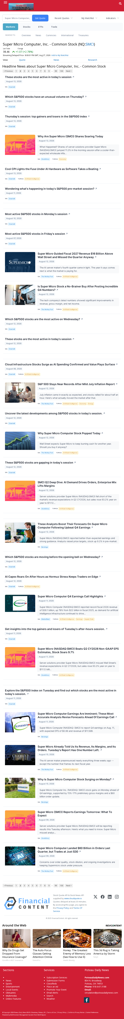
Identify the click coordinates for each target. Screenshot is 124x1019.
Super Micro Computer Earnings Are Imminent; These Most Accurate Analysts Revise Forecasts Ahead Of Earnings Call (77, 715)
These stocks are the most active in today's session (39, 77)
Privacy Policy (63, 908)
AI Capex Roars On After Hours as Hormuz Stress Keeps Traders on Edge (53, 576)
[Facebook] (103, 903)
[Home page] (21, 6)
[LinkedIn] (110, 903)
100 (61, 71)
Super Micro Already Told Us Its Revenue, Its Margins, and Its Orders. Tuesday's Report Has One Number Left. (77, 748)
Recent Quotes (62, 18)
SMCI (90, 44)
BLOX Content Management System (22, 1015)
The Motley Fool (47, 276)
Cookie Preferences (92, 1012)
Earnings (79, 619)
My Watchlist (87, 18)
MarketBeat (45, 619)
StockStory (45, 159)
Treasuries (83, 35)
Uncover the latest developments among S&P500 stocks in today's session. (55, 413)
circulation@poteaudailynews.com (101, 992)
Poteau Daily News (20, 1012)
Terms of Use (51, 1012)
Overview (26, 35)
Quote (22, 59)
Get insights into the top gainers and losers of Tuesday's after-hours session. (56, 629)
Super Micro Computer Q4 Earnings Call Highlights (72, 596)
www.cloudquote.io (73, 898)
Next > (69, 71)
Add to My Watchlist (59, 55)
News (38, 35)
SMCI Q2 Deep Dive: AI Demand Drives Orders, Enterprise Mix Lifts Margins (77, 484)
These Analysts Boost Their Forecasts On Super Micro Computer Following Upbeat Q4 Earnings (72, 525)
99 (56, 71)
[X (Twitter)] (95, 903)
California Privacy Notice (76, 1012)
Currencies (51, 35)
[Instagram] (117, 903)
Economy (62, 159)
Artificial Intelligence (32, 179)
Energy (90, 404)
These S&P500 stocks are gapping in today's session (40, 462)
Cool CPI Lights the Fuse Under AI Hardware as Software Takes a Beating (53, 169)
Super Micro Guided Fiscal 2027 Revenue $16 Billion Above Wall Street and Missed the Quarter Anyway (75, 255)
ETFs (40, 26)
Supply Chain (89, 619)
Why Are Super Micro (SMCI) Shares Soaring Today (70, 136)
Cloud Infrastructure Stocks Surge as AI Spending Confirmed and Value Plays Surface (61, 364)
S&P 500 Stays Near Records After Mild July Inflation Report (78, 384)
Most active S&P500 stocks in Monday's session (37, 214)
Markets (10, 26)
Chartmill (12, 87)
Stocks (26, 26)
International (67, 35)
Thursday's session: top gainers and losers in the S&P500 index (47, 116)
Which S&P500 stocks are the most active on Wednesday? (44, 319)
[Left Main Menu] (5, 2)
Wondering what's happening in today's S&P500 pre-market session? (51, 188)
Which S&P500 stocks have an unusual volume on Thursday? (46, 96)
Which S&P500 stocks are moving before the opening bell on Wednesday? (54, 557)
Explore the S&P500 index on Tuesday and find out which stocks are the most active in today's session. (60, 692)
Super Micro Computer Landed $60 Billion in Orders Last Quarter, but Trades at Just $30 (74, 849)
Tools (54, 26)
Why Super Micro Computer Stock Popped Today (70, 433)
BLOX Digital (42, 1015)
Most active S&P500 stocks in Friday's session (36, 233)
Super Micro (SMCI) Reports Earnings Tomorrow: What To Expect (75, 813)
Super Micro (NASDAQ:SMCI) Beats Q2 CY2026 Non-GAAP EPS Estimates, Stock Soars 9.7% (78, 650)
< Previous (8, 71)
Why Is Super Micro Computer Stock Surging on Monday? (76, 779)
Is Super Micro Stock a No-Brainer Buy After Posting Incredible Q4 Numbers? (78, 288)
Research (92, 59)
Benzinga (44, 547)
